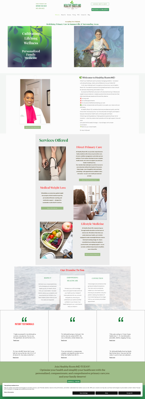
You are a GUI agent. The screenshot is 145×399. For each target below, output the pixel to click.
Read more (16, 340)
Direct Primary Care (89, 147)
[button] (69, 14)
